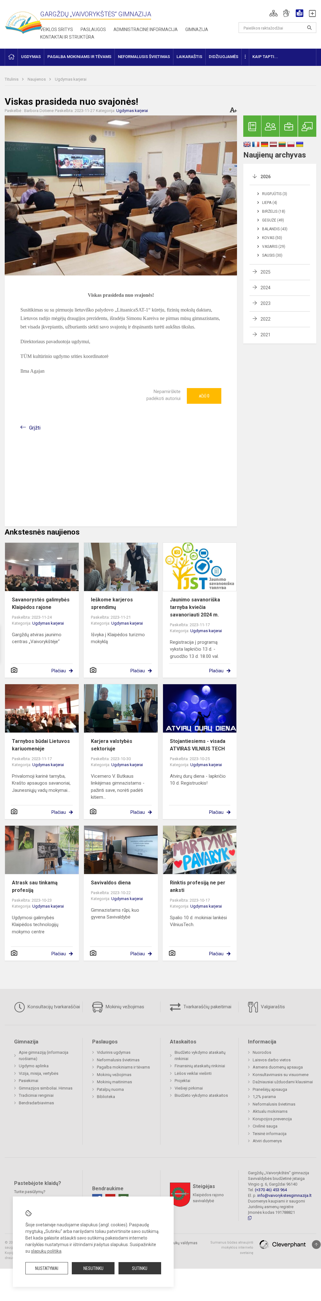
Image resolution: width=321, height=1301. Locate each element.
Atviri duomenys (267, 1140)
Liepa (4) (269, 202)
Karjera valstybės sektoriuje (111, 745)
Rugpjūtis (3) (274, 194)
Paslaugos (93, 29)
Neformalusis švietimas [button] (144, 56)
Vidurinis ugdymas (113, 1052)
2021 (265, 334)
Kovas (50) (272, 238)
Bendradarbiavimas (36, 1103)
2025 (265, 272)
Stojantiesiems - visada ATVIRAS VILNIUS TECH (197, 745)
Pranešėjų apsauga (270, 1089)
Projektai (182, 1080)
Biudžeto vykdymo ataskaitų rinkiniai (200, 1055)
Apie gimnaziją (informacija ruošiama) (43, 1055)
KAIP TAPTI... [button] (265, 56)
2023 (265, 303)
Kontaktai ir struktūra (67, 37)
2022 (265, 319)
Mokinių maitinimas (114, 1082)
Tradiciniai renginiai (36, 1095)
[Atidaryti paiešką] (309, 27)
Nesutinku (93, 1268)
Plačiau (58, 670)
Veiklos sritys (56, 29)
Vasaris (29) (273, 246)
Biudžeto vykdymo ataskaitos (201, 1095)
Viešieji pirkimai (189, 1088)
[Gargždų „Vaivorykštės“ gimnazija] (23, 20)
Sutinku (139, 1268)
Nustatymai (46, 1268)
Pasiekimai (28, 1080)
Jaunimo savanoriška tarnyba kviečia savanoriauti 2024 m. (195, 607)
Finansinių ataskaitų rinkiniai (200, 1066)
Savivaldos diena (111, 883)
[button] (273, 13)
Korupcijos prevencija (272, 1119)
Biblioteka (106, 1096)
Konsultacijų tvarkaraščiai (53, 1007)
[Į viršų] (316, 1244)
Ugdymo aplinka (34, 1066)
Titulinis (12, 79)
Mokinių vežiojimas (124, 1007)
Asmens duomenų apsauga (278, 1067)
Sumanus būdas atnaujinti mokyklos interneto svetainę (231, 1247)
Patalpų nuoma (110, 1089)
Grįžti (34, 428)
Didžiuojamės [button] (223, 56)
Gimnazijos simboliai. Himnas (45, 1088)
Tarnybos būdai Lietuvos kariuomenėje (41, 745)
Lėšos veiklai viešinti (193, 1073)
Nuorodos (262, 1052)
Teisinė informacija (270, 1133)
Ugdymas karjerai (71, 79)
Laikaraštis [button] (189, 56)
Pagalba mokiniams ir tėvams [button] (79, 56)
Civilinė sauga (265, 1126)
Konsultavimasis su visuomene (280, 1074)
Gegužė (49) (273, 220)
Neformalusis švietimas (118, 1060)
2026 (265, 176)
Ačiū (204, 396)
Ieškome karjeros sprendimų (112, 603)
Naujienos (37, 79)
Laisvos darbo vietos (272, 1060)
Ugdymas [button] (31, 56)
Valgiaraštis (272, 1007)
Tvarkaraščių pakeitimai (206, 1007)
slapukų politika (46, 1251)
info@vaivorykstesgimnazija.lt (284, 1195)
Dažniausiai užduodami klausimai (283, 1082)
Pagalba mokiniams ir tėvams (123, 1067)
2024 (265, 287)
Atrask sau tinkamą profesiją (35, 886)
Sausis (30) (272, 255)
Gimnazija (196, 29)
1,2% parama (264, 1096)
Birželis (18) (273, 211)
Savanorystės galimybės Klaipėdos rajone (41, 603)
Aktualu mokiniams (270, 1111)
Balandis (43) (274, 229)
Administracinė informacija (145, 29)
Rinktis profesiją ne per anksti (197, 886)
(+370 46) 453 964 (271, 1189)
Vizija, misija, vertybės (38, 1073)
